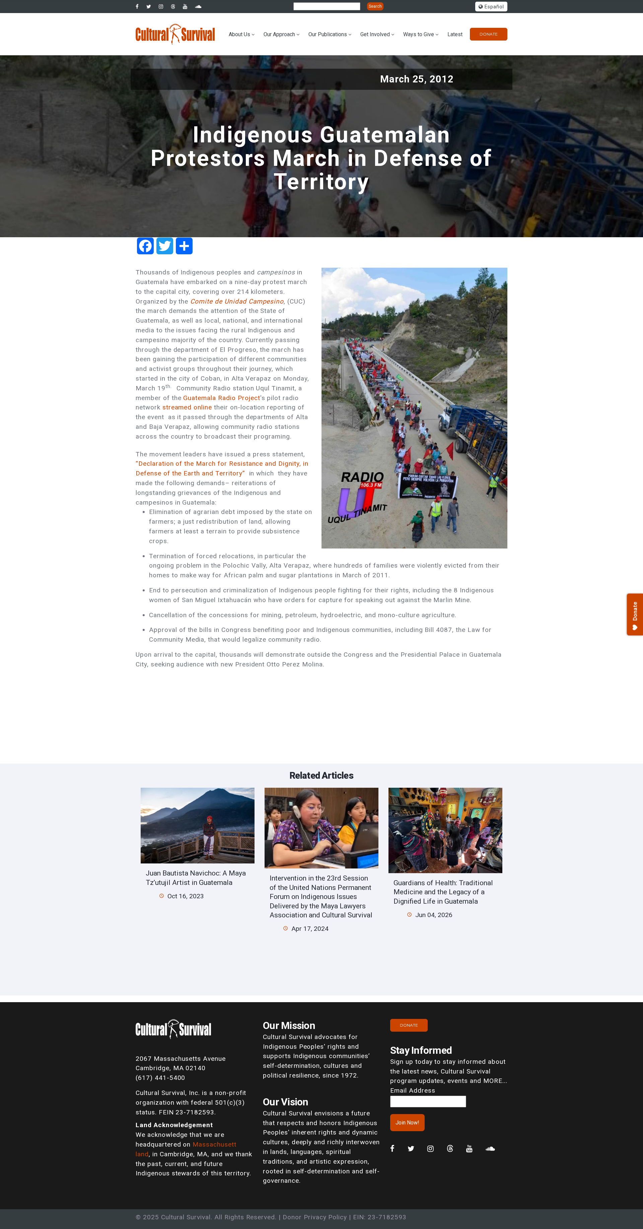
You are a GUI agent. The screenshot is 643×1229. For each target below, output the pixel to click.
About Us (239, 34)
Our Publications (327, 34)
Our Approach (279, 34)
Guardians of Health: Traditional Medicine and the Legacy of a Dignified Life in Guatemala (443, 892)
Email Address (412, 1090)
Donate (489, 34)
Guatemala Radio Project (221, 398)
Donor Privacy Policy (315, 1217)
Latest (454, 34)
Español (493, 7)
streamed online (187, 407)
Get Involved (375, 34)
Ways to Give (418, 34)
